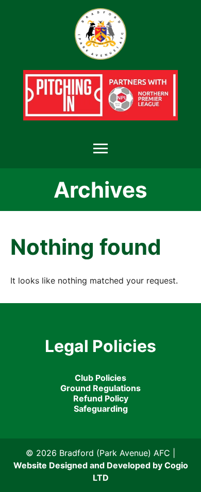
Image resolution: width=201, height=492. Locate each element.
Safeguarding (101, 408)
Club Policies (100, 378)
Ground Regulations (100, 388)
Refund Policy (100, 398)
